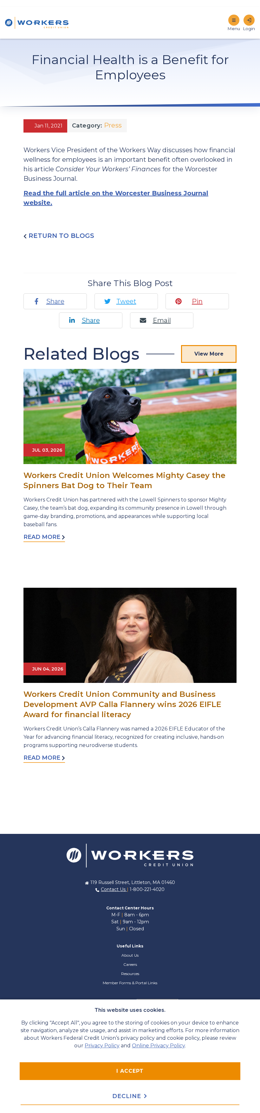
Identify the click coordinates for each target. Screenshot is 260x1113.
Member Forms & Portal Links (130, 982)
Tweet (126, 301)
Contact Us (114, 889)
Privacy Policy (102, 1046)
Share (55, 301)
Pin (197, 301)
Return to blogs (60, 235)
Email (162, 320)
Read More (42, 537)
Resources (130, 973)
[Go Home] (130, 855)
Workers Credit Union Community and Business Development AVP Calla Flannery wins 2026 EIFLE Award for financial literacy (122, 704)
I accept (129, 1071)
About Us (130, 955)
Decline (127, 1096)
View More (209, 354)
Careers (130, 964)
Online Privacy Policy (158, 1046)
